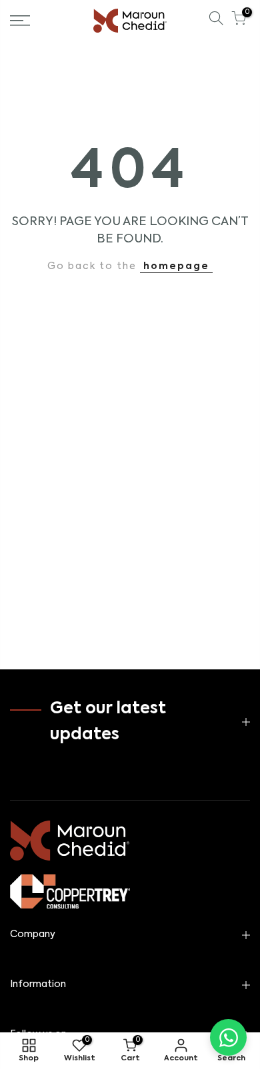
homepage (176, 266)
